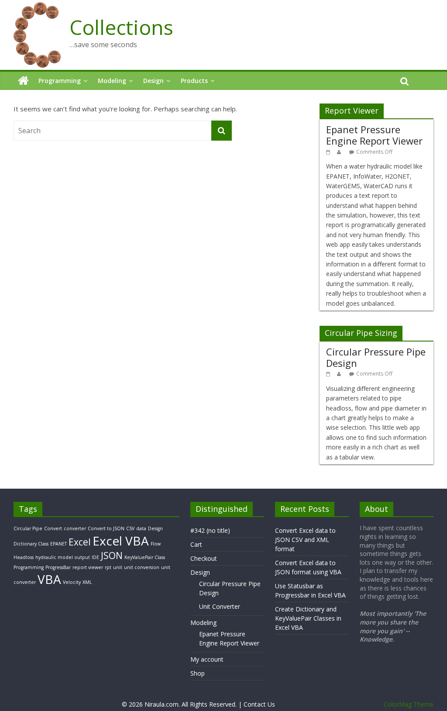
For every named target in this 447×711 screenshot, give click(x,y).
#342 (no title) (210, 530)
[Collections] (23, 81)
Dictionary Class (31, 544)
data (141, 528)
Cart (196, 544)
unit (117, 567)
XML (87, 582)
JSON (112, 555)
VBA (49, 579)
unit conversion (141, 567)
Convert (53, 528)
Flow (156, 544)
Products (194, 80)
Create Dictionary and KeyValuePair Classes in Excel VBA (308, 618)
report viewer (87, 567)
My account (207, 659)
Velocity (72, 582)
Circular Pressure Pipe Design (376, 357)
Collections (121, 27)
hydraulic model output (62, 557)
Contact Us (259, 704)
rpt (108, 567)
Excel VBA (121, 540)
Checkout (203, 558)
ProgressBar (58, 567)
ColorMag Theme (408, 704)
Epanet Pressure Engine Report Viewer (374, 135)
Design (153, 80)
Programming (59, 80)
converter (75, 528)
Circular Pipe (28, 528)
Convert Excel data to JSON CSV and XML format (305, 539)
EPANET (58, 544)
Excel (80, 542)
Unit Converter (219, 606)
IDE (95, 557)
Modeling (112, 80)
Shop (197, 673)
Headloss (24, 557)
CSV (130, 528)
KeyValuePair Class (144, 557)
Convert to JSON (106, 528)
